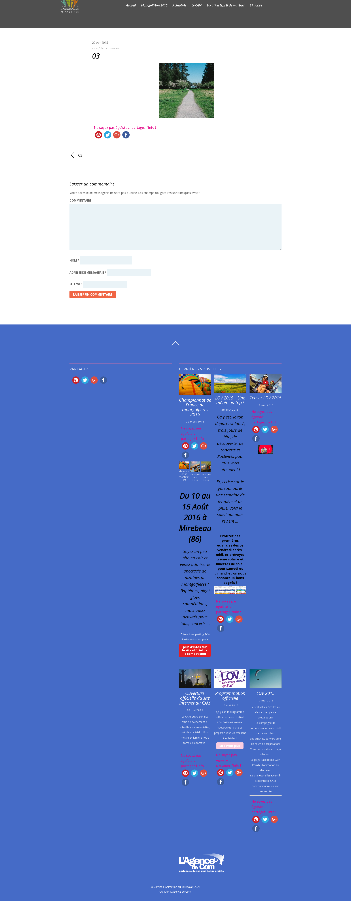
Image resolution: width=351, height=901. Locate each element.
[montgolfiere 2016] (195, 469)
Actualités (179, 5)
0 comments (111, 48)
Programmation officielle (230, 695)
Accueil (131, 5)
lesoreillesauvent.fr (270, 775)
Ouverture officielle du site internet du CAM (194, 698)
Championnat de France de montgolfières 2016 (195, 407)
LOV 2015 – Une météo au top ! (230, 400)
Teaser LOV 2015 (265, 398)
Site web (75, 284)
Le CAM (196, 5)
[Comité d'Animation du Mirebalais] (74, 11)
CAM (95, 48)
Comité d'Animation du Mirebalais (174, 887)
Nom (74, 260)
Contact (272, 5)
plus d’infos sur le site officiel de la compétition (194, 650)
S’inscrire (256, 5)
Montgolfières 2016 (154, 5)
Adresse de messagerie (87, 273)
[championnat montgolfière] (184, 466)
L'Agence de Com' (181, 891)
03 (96, 56)
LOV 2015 (265, 693)
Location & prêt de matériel (225, 5)
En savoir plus (229, 746)
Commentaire (80, 200)
